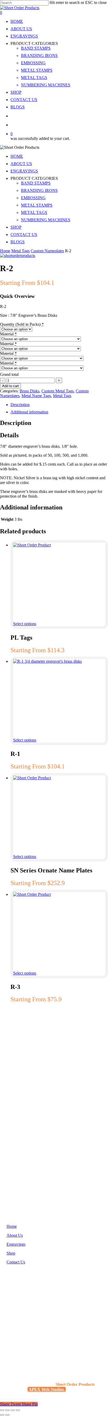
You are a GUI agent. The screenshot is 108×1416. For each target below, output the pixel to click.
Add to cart (10, 386)
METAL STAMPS (36, 205)
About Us (15, 1235)
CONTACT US (23, 234)
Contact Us (16, 1262)
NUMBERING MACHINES (45, 220)
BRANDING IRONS (39, 190)
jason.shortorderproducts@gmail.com (37, 1331)
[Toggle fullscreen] (7, 1410)
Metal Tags (20, 251)
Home (5, 251)
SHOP (15, 227)
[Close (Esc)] (18, 1410)
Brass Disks (29, 391)
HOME (16, 156)
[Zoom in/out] (2, 1410)
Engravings (16, 1244)
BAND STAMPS (36, 183)
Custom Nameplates (47, 251)
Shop (11, 1253)
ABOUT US (21, 163)
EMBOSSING (33, 198)
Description (20, 404)
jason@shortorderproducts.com (32, 1326)
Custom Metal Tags (57, 391)
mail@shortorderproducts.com (32, 1336)
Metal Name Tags (36, 395)
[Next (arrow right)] (7, 1415)
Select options (24, 624)
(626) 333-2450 (20, 1315)
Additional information (29, 412)
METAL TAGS (34, 212)
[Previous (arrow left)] (2, 1415)
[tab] (59, 404)
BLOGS (17, 242)
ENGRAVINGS (24, 171)
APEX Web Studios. (47, 1389)
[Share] (12, 1410)
